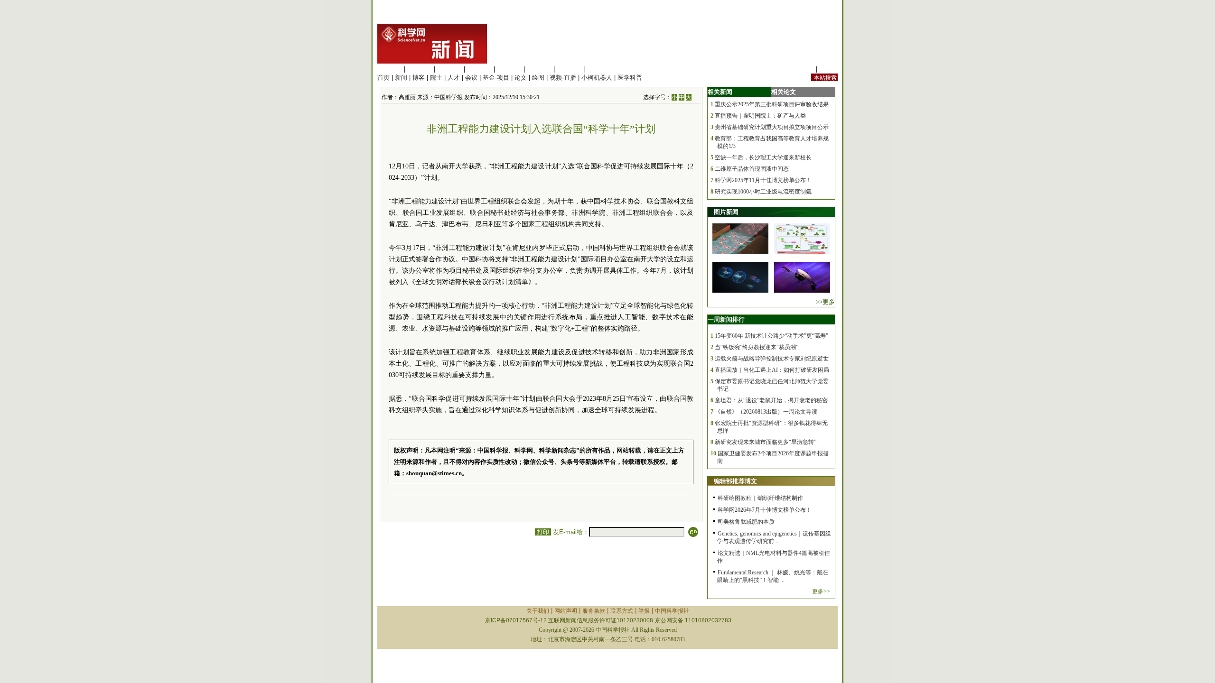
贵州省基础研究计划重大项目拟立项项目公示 (772, 127)
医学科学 (419, 69)
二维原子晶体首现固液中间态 (752, 169)
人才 (454, 77)
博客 (418, 77)
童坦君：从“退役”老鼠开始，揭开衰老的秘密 (771, 400)
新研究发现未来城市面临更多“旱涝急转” (765, 442)
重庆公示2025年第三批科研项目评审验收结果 (772, 104)
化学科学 (449, 69)
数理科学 (569, 69)
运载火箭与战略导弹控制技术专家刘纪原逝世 (772, 358)
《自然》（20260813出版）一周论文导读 (766, 411)
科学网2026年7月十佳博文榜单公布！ (765, 510)
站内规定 (801, 69)
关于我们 (537, 611)
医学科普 (629, 77)
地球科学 (539, 69)
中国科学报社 (672, 611)
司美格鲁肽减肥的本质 (746, 521)
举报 (644, 611)
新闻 (401, 77)
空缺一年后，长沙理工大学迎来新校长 (763, 157)
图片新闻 (726, 211)
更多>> (821, 591)
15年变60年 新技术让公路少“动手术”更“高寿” (771, 335)
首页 (383, 77)
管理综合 (599, 69)
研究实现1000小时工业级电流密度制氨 (763, 191)
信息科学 (509, 69)
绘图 (538, 77)
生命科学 (389, 69)
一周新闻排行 (726, 319)
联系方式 (621, 611)
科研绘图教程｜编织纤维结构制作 (760, 498)
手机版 (828, 69)
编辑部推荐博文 (735, 481)
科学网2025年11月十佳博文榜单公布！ (763, 180)
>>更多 (825, 301)
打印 (543, 531)
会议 (471, 77)
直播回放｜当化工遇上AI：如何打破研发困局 (772, 370)
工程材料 (479, 69)
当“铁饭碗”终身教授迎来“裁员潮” (756, 347)
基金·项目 (496, 77)
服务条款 (593, 611)
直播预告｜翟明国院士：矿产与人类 (760, 115)
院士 (436, 77)
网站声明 (565, 611)
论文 (520, 77)
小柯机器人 (596, 77)
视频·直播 (563, 77)
